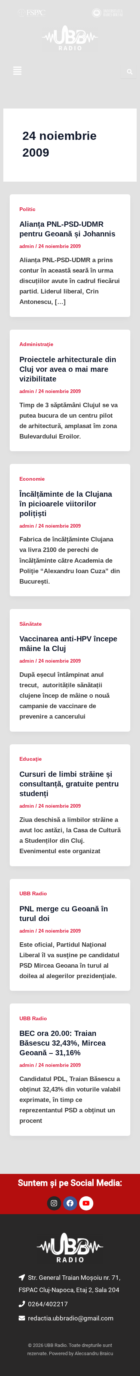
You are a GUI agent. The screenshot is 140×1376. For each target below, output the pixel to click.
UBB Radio (33, 893)
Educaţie (30, 759)
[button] (17, 71)
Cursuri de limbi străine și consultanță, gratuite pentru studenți (69, 784)
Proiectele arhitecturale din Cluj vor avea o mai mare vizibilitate (67, 369)
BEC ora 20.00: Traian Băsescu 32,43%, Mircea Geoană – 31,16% (62, 1043)
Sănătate (30, 624)
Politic (27, 209)
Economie (32, 479)
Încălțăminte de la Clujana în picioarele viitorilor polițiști (65, 504)
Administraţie (36, 344)
